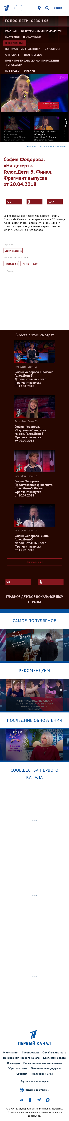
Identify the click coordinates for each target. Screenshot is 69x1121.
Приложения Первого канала (21, 1057)
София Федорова (13, 250)
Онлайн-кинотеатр (54, 1052)
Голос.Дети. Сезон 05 (26, 21)
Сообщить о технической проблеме (45, 146)
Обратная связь (17, 1068)
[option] (17, 128)
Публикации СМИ (42, 1073)
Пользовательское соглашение (42, 1063)
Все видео (13, 1063)
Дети (35, 263)
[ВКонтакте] (14, 201)
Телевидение (11, 263)
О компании (10, 1052)
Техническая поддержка (46, 1068)
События (21, 1073)
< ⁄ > (51, 201)
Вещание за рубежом (37, 1089)
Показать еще (34, 562)
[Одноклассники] (34, 201)
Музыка (25, 263)
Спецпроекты (30, 1052)
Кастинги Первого (54, 1057)
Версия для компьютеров (34, 1081)
